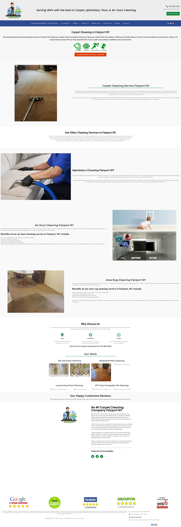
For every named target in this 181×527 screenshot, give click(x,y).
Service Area (107, 23)
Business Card (96, 23)
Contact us (126, 23)
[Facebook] (168, 23)
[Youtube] (173, 23)
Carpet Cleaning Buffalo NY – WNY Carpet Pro (44, 23)
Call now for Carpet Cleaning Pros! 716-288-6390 (90, 346)
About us (84, 23)
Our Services (65, 23)
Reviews (117, 23)
